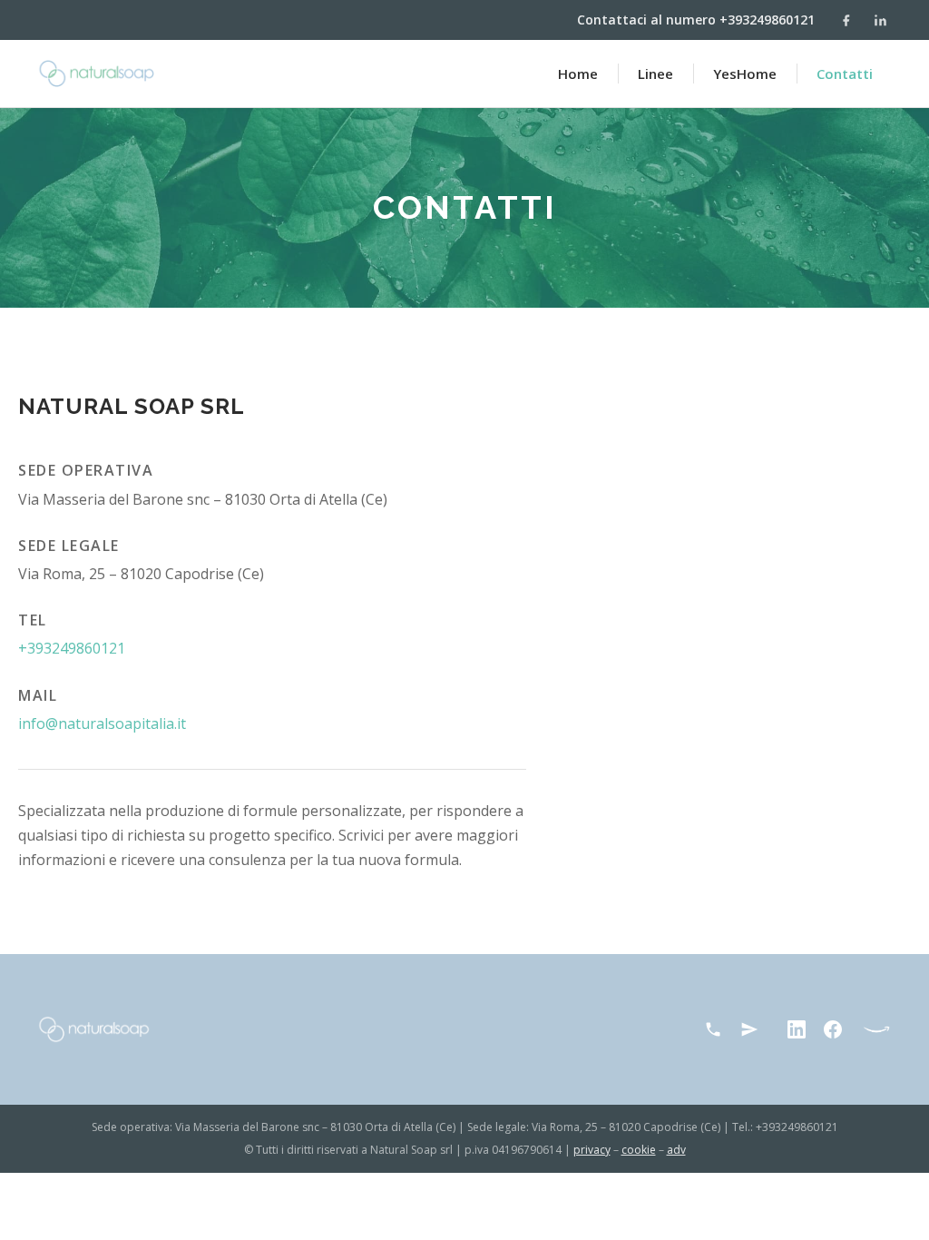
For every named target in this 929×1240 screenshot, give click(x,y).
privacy (592, 1149)
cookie (638, 1149)
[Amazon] (876, 1029)
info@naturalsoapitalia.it (102, 723)
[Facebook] (845, 20)
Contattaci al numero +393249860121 (696, 19)
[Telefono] (713, 1029)
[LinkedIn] (880, 20)
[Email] (749, 1029)
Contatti (845, 73)
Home (578, 73)
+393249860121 (71, 648)
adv (676, 1149)
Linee (655, 73)
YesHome (745, 73)
